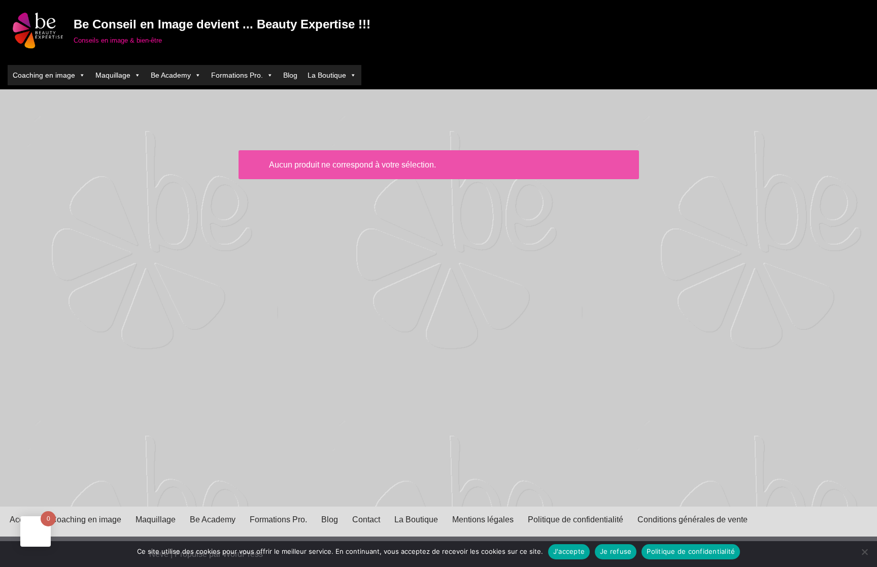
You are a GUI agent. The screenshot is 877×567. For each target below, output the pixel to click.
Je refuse (615, 551)
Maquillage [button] (112, 75)
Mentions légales (483, 519)
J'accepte (569, 551)
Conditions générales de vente (692, 519)
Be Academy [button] (171, 75)
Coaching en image (86, 519)
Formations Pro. (278, 519)
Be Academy (212, 519)
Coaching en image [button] (44, 75)
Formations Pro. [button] (237, 75)
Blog (290, 75)
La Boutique (327, 75)
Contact (366, 519)
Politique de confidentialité (575, 519)
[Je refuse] (864, 552)
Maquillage (156, 519)
